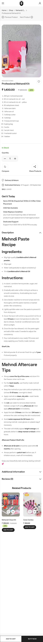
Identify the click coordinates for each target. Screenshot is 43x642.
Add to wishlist (38, 81)
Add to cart (11, 639)
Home (4, 10)
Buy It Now (32, 639)
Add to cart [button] (8, 530)
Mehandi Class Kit (9, 520)
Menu (3, 3)
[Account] (40, 3)
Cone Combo (28, 520)
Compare (5, 171)
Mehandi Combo (20, 10)
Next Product (25, 17)
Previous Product (11, 17)
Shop (11, 10)
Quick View (13, 512)
